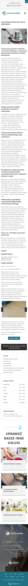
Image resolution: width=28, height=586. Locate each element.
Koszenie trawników (8, 372)
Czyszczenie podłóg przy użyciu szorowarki (13, 368)
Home (5, 574)
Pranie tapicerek (7, 365)
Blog (17, 576)
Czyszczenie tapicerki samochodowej (12, 370)
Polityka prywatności (20, 579)
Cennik (6, 576)
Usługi (15, 574)
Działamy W (21, 574)
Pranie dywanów (7, 363)
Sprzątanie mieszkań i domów (10, 359)
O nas (10, 574)
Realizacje (12, 576)
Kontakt (22, 576)
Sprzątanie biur (7, 361)
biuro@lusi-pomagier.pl (16, 416)
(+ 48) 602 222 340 (15, 3)
